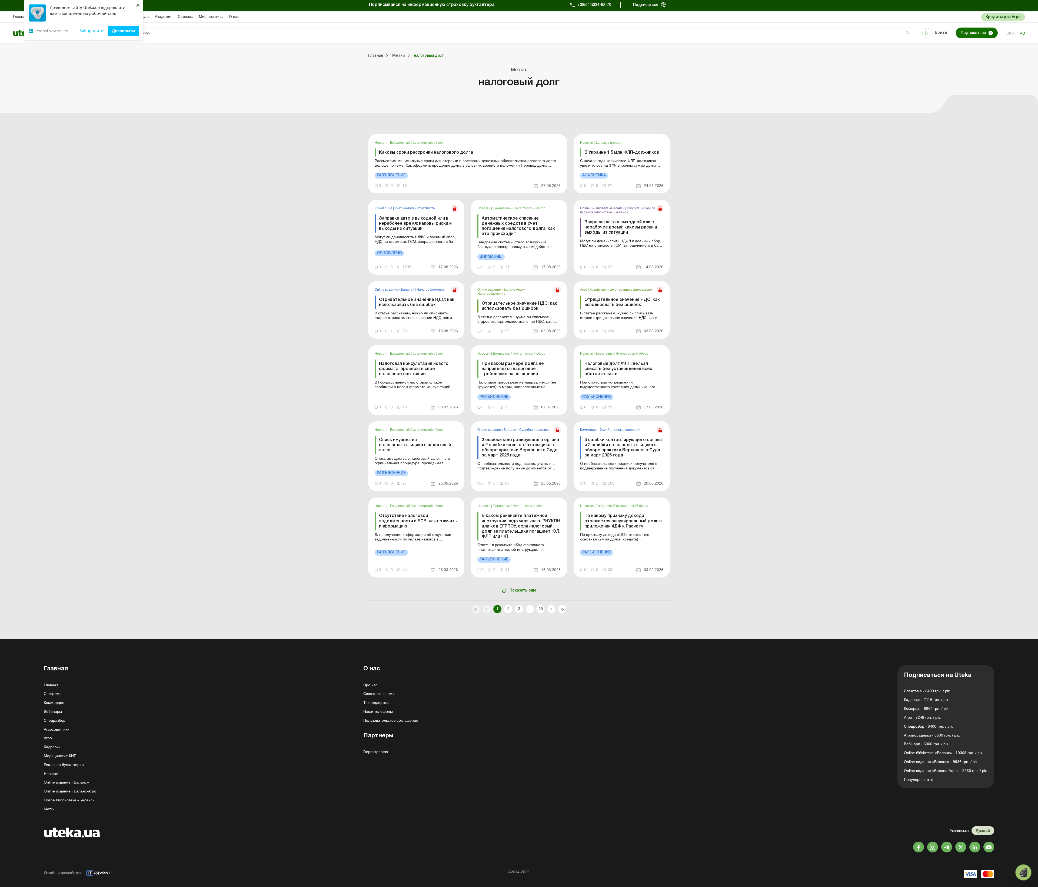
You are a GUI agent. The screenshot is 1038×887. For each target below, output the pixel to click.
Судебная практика (534, 430)
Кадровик (52, 747)
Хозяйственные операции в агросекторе (621, 289)
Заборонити (91, 30)
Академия (163, 16)
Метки (49, 809)
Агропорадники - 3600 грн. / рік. (932, 735)
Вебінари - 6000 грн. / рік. (926, 744)
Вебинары (53, 711)
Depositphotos (375, 752)
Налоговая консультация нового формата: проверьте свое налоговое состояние (413, 369)
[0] (1023, 872)
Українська (959, 830)
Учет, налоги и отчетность (415, 208)
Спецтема (53, 693)
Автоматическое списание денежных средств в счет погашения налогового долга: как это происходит (518, 226)
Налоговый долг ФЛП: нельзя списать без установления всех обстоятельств (618, 369)
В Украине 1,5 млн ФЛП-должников (621, 152)
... (529, 609)
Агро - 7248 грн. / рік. (922, 717)
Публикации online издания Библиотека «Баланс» (617, 210)
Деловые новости (609, 143)
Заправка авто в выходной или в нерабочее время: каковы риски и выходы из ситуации (415, 224)
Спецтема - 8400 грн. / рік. (927, 691)
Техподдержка (376, 702)
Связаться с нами (379, 693)
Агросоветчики (56, 729)
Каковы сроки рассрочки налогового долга (426, 152)
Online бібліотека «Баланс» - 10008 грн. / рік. (943, 753)
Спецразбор (54, 720)
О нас (234, 16)
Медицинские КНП (60, 756)
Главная (20, 16)
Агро (584, 289)
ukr (1010, 33)
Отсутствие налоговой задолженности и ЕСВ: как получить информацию (418, 521)
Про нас (370, 685)
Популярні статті (918, 779)
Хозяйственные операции (620, 430)
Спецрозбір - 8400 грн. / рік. (928, 726)
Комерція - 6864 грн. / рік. (926, 708)
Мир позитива (211, 16)
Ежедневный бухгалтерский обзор (416, 143)
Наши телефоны (378, 711)
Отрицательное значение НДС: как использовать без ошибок (416, 302)
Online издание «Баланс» (395, 289)
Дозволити (123, 30)
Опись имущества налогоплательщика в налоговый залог (415, 445)
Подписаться (645, 5)
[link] (467, 163)
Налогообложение (431, 289)
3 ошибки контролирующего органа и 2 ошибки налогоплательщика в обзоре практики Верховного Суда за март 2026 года (520, 448)
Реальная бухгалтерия (64, 764)
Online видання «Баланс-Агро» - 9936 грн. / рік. (946, 770)
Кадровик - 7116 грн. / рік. (926, 699)
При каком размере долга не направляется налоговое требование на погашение (513, 369)
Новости (381, 143)
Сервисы (186, 16)
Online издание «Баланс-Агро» (501, 289)
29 (540, 609)
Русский (983, 830)
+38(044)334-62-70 (594, 5)
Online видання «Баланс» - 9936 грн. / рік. (941, 762)
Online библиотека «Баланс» (602, 208)
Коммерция (384, 208)
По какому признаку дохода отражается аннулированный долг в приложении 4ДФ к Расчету (623, 521)
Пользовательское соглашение (390, 720)
